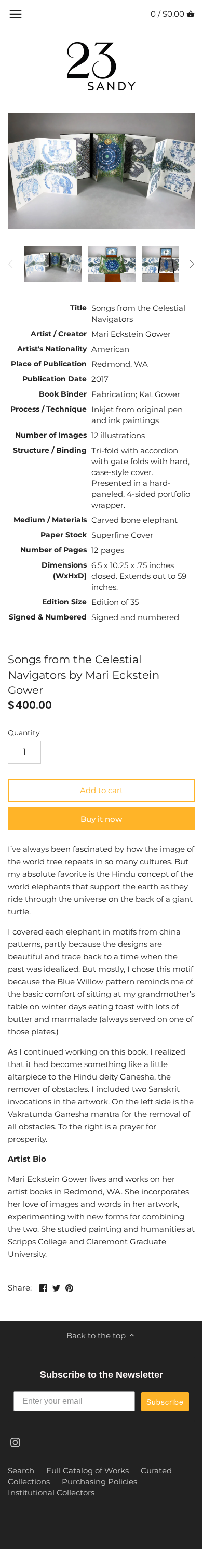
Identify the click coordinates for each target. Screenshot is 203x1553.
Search (21, 1471)
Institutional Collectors (51, 1492)
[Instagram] (15, 1442)
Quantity (24, 733)
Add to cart (101, 790)
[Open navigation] (15, 14)
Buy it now (101, 819)
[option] (52, 264)
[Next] (191, 264)
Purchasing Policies (99, 1481)
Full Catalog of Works (87, 1471)
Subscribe (165, 1402)
